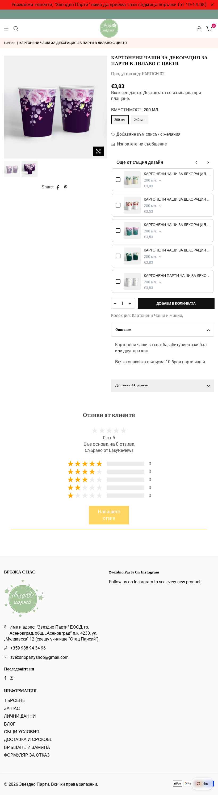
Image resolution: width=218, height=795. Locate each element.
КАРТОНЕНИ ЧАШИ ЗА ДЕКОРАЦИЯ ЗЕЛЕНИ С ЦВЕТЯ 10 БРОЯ (177, 250)
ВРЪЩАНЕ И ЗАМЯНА (27, 747)
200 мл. (119, 120)
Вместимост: (135, 109)
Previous (8, 107)
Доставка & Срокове (131, 385)
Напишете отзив (109, 515)
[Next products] (208, 162)
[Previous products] (196, 162)
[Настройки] (199, 28)
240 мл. (139, 120)
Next (102, 107)
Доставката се (157, 92)
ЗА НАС (12, 708)
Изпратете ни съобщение (141, 144)
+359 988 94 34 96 (28, 648)
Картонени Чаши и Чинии (157, 315)
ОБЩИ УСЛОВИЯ (21, 731)
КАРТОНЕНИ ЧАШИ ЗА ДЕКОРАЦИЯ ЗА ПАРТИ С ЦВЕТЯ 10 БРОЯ (177, 174)
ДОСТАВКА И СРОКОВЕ (28, 739)
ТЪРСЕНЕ (14, 700)
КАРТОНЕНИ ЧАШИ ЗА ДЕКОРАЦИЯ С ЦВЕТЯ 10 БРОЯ (177, 199)
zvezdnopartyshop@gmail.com (39, 657)
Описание (123, 330)
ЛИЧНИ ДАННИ (20, 716)
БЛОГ (9, 724)
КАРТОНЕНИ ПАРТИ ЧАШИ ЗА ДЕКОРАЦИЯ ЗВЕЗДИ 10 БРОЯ (177, 275)
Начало (9, 43)
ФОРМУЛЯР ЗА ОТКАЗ (27, 755)
